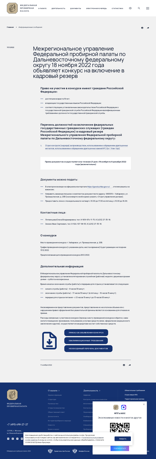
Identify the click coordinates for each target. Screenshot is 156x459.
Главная (10, 27)
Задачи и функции (55, 395)
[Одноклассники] (12, 438)
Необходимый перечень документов (88, 348)
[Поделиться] (148, 28)
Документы (75, 8)
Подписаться (120, 448)
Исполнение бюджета (91, 404)
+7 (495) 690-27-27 (17, 424)
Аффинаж (86, 395)
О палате (42, 8)
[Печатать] (142, 28)
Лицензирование (89, 412)
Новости (51, 425)
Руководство (53, 404)
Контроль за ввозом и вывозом (95, 399)
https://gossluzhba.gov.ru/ (98, 186)
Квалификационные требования (86, 340)
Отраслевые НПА (131, 395)
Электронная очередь (96, 8)
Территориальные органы (134, 399)
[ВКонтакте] (8, 438)
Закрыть (122, 438)
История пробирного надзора (59, 421)
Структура (52, 399)
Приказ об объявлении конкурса (86, 332)
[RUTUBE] (22, 438)
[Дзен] (17, 438)
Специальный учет (90, 425)
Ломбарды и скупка (90, 416)
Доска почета (53, 416)
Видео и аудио (53, 429)
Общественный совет (56, 412)
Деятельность (58, 8)
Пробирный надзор (90, 429)
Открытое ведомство (56, 408)
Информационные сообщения (30, 27)
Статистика (117, 8)
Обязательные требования (135, 390)
